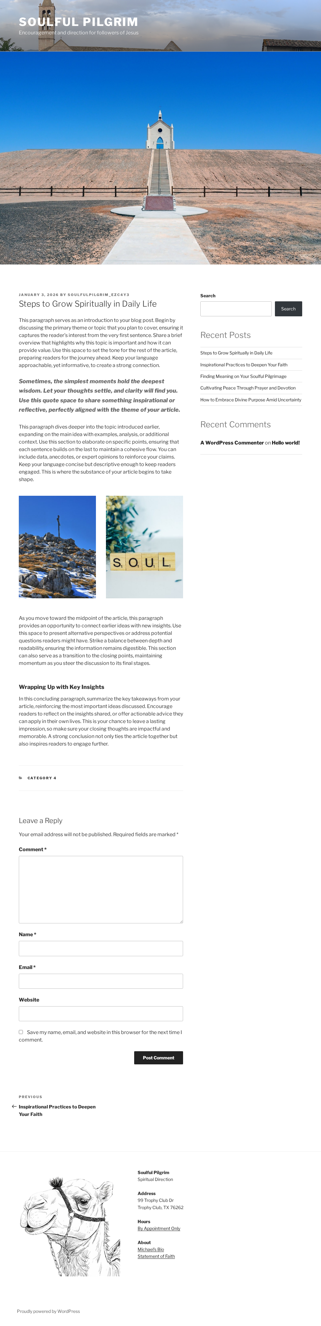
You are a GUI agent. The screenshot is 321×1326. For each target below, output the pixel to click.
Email (27, 967)
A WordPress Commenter (232, 443)
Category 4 (42, 778)
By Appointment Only (159, 1228)
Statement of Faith (156, 1256)
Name (27, 934)
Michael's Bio (151, 1249)
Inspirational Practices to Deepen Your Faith (243, 364)
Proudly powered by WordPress (48, 1311)
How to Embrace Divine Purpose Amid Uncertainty (250, 399)
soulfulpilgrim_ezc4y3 (98, 295)
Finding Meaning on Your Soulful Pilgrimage (243, 376)
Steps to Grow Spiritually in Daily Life (236, 352)
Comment (33, 849)
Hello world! (286, 443)
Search (207, 295)
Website (29, 1000)
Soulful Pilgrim (79, 22)
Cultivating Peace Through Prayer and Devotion (248, 387)
